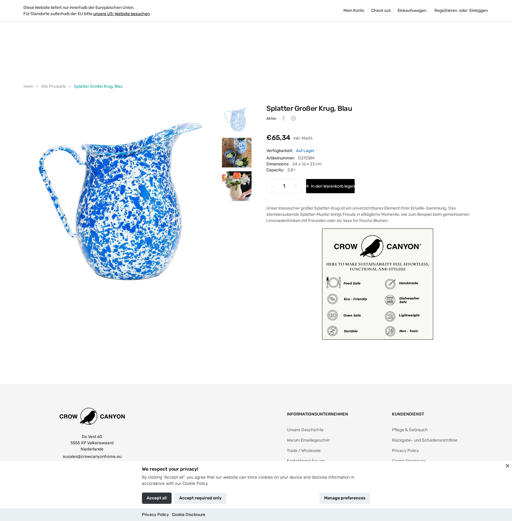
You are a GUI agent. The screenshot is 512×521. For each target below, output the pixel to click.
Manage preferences (344, 498)
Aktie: (271, 118)
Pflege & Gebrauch (410, 429)
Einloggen (478, 11)
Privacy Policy (155, 514)
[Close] (507, 465)
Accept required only (200, 498)
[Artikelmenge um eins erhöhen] (295, 186)
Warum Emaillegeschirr (308, 440)
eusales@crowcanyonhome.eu (92, 456)
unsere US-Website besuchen (121, 13)
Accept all (157, 498)
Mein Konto (353, 11)
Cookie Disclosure (188, 514)
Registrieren (445, 11)
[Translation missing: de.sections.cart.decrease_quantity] (272, 186)
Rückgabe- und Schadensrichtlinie (424, 440)
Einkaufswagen (412, 11)
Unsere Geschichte (305, 429)
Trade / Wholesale (304, 450)
